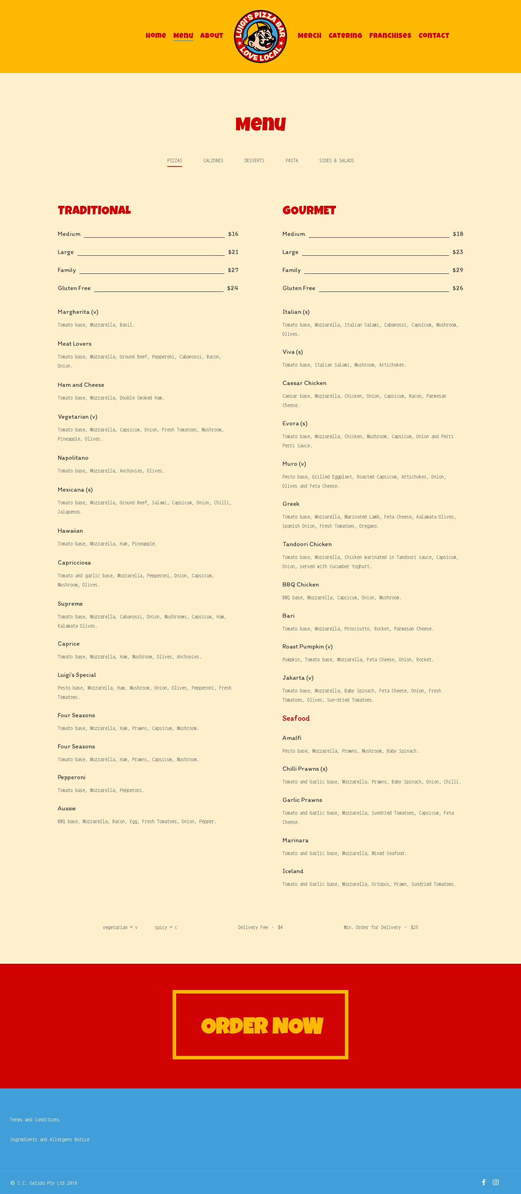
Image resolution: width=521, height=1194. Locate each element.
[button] (174, 160)
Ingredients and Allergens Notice (49, 1139)
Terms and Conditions (35, 1119)
